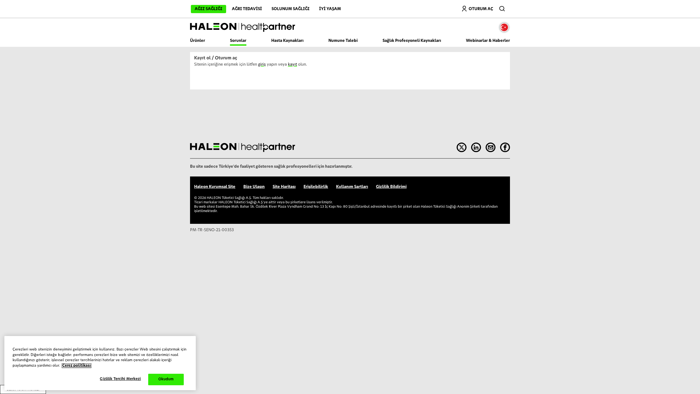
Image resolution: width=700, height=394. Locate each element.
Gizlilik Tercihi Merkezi (120, 379)
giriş (262, 64)
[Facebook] (505, 147)
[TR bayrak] (505, 27)
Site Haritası (284, 187)
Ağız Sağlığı (208, 9)
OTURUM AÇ (481, 9)
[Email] (490, 147)
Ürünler (197, 41)
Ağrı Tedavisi (247, 9)
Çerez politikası (76, 365)
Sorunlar (238, 41)
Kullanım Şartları (352, 187)
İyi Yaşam (330, 9)
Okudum (166, 379)
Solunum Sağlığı (291, 9)
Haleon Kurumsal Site (214, 187)
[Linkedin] (476, 147)
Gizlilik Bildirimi (391, 187)
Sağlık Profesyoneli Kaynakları (412, 41)
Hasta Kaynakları (287, 41)
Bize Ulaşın (254, 187)
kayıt (292, 64)
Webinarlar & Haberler (488, 41)
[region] (100, 363)
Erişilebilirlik (316, 187)
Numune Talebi (343, 41)
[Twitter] (461, 147)
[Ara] (502, 7)
